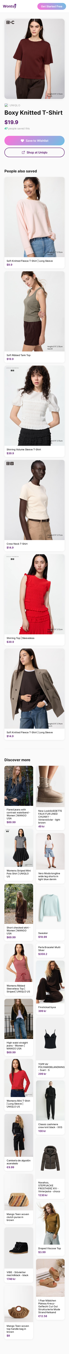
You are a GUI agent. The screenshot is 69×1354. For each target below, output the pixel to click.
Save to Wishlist (37, 140)
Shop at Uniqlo (37, 152)
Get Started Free (51, 6)
